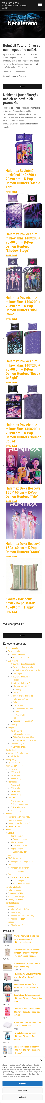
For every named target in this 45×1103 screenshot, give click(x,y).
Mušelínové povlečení (21, 884)
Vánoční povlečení (18, 919)
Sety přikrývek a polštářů (23, 721)
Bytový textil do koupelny (20, 677)
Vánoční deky (16, 912)
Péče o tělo (15, 775)
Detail (14, 192)
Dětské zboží (11, 750)
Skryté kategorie (12, 903)
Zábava (11, 833)
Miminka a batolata (13, 887)
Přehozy (14, 724)
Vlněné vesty (16, 810)
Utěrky (15, 693)
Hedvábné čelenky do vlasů (19, 817)
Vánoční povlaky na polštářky (22, 915)
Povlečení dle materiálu (20, 868)
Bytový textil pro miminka (23, 667)
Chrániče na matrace (24, 708)
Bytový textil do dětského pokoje (23, 664)
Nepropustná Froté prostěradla (23, 861)
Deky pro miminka (15, 890)
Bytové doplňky (14, 651)
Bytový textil (13, 661)
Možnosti (22, 1097)
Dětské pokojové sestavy (23, 734)
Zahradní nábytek (17, 743)
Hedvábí (9, 814)
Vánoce (11, 906)
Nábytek (11, 727)
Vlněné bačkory (17, 801)
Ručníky (16, 680)
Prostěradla (20, 715)
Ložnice (9, 855)
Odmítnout (22, 1090)
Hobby (8, 829)
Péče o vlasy (16, 779)
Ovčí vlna (11, 798)
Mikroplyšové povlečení (20, 909)
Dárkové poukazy (20, 839)
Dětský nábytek (17, 731)
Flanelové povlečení (21, 871)
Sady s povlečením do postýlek (28, 670)
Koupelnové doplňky (18, 654)
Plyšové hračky (14, 763)
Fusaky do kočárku (15, 893)
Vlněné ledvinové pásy (19, 804)
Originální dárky (17, 836)
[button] (41, 1060)
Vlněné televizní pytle (19, 807)
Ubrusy (18, 689)
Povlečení (19, 712)
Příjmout (22, 1083)
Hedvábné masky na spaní (18, 823)
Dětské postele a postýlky (23, 737)
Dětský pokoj (11, 759)
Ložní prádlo (18, 705)
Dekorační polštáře (20, 699)
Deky (15, 702)
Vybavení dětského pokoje (18, 753)
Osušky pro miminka (16, 900)
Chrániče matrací (15, 858)
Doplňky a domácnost (14, 766)
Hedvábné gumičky (15, 820)
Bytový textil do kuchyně (20, 683)
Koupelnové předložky (21, 657)
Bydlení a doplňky (12, 648)
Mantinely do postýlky (16, 896)
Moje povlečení (11, 2)
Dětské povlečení (20, 673)
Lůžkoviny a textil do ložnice (22, 696)
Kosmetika (12, 769)
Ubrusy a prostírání (20, 686)
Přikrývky (16, 718)
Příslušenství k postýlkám (26, 740)
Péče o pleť (15, 772)
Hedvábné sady (14, 826)
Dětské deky (15, 756)
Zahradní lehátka (19, 747)
